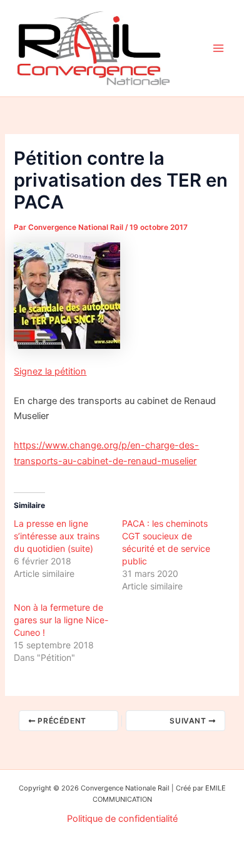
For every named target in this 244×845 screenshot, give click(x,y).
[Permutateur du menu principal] (218, 48)
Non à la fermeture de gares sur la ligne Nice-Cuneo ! (61, 620)
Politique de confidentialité (122, 818)
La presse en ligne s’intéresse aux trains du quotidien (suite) (56, 536)
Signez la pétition (50, 371)
